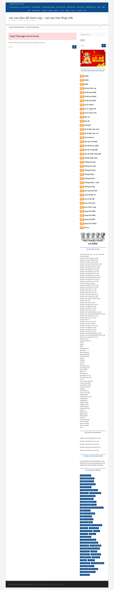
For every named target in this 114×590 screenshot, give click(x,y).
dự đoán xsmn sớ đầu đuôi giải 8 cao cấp (90, 333)
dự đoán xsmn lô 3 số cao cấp (87, 331)
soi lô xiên (91, 560)
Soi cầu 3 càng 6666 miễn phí (88, 539)
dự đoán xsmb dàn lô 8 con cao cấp (89, 287)
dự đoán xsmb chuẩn (86, 516)
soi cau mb (92, 534)
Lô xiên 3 (96, 531)
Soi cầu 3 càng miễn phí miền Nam (89, 542)
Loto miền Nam (89, 203)
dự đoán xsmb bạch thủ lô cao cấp (89, 262)
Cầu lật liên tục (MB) (91, 146)
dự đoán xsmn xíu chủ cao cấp (88, 321)
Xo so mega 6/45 (90, 109)
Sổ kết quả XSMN (90, 96)
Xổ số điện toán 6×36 (85, 377)
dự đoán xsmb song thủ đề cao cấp (89, 294)
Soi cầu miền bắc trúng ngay (48, 7)
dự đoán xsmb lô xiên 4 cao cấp (88, 292)
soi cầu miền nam (96, 554)
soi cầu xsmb (96, 557)
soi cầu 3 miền (84, 545)
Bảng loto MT (83, 412)
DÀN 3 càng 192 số (95, 493)
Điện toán (56, 10)
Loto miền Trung (90, 207)
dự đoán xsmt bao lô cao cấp (87, 302)
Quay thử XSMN (90, 215)
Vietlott (50, 10)
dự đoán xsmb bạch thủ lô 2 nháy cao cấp (91, 264)
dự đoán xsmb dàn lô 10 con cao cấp (89, 279)
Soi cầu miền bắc (36, 7)
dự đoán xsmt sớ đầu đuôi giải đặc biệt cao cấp (92, 314)
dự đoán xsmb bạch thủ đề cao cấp (89, 260)
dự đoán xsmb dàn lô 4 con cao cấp (89, 281)
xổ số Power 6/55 (90, 113)
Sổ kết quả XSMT (90, 101)
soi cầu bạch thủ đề (95, 545)
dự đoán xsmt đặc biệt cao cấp (88, 306)
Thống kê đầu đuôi (91, 158)
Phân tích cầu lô (80, 7)
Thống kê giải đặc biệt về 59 (87, 572)
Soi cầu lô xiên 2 (85, 554)
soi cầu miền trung (85, 557)
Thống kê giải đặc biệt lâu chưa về (89, 569)
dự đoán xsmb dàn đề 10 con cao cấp (89, 275)
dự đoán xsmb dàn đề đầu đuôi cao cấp (90, 277)
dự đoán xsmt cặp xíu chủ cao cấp (89, 304)
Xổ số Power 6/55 (85, 366)
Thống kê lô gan (90, 162)
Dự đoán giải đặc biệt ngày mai (88, 504)
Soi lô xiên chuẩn (85, 563)
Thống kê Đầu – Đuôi (91, 182)
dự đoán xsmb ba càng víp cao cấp (89, 258)
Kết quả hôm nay (36, 10)
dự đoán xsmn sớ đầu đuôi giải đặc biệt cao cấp (92, 335)
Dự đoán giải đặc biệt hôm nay (88, 501)
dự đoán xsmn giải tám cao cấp (88, 329)
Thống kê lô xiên (90, 166)
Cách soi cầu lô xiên (85, 487)
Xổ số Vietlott (83, 369)
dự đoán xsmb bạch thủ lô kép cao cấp (90, 266)
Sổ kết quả (44, 10)
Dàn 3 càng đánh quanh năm (87, 496)
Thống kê (67, 10)
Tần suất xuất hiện (90, 191)
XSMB (98, 7)
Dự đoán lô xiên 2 (85, 510)
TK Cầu (62, 10)
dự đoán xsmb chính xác (86, 519)
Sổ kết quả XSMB (90, 92)
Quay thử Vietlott (90, 223)
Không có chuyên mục (86, 531)
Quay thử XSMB (89, 211)
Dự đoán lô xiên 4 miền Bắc (87, 513)
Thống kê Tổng (89, 187)
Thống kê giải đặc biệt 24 (87, 566)
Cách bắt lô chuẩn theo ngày (87, 484)
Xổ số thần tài (89, 137)
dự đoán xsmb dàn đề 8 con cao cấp (89, 273)
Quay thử (79, 10)
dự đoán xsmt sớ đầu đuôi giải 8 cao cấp (90, 312)
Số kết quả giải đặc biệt (97, 563)
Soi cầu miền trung (60, 7)
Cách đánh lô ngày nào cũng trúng (89, 490)
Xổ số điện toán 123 (91, 133)
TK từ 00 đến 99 (89, 195)
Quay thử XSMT (89, 219)
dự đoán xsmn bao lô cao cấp (87, 323)
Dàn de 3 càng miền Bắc (86, 499)
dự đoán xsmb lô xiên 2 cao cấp (88, 289)
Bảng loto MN (83, 414)
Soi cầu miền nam (71, 7)
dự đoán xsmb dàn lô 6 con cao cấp (89, 285)
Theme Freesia (41, 584)
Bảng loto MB (83, 415)
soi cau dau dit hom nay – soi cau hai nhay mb (20, 7)
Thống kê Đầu (89, 174)
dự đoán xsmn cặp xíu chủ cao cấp (89, 325)
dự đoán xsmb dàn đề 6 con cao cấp (89, 271)
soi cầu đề (83, 560)
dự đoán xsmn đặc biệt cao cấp (88, 327)
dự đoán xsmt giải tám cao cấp (88, 308)
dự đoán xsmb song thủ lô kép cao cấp (90, 298)
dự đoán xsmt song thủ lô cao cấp (89, 316)
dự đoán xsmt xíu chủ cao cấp (88, 317)
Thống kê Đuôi (89, 178)
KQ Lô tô (73, 10)
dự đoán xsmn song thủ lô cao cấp (89, 337)
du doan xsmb (84, 493)
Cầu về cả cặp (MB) (91, 150)
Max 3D (87, 117)
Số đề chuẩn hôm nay (91, 7)
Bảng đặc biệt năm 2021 (87, 481)
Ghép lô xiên (84, 528)
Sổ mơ (84, 10)
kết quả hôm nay (90, 88)
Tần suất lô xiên (85, 574)
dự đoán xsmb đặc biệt (86, 522)
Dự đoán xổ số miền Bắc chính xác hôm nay (91, 525)
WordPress (47, 584)
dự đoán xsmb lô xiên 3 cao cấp (88, 291)
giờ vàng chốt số (94, 528)
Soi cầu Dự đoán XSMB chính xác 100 (90, 548)
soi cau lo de (84, 534)
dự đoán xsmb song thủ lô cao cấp (89, 296)
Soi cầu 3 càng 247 (85, 536)
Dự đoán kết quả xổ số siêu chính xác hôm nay (91, 507)
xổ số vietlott (88, 105)
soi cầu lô (94, 551)
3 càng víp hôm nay (85, 475)
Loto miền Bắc (89, 199)
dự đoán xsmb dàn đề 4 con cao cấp (89, 269)
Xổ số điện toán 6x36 (91, 129)
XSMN (103, 7)
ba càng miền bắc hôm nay (87, 478)
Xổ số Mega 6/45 (84, 367)
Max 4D (87, 121)
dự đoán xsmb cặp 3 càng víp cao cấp (90, 268)
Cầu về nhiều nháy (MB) (92, 154)
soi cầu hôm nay (84, 551)
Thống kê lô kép (90, 170)
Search (82, 40)
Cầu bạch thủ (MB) (90, 141)
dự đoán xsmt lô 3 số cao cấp (87, 310)
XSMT (29, 10)
